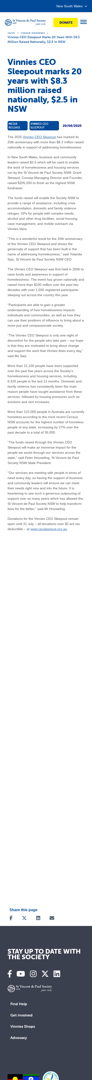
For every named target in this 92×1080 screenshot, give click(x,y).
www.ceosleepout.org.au (48, 529)
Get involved (21, 1015)
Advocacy (18, 1037)
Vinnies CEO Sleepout (39, 137)
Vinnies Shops (22, 1026)
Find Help (18, 1003)
